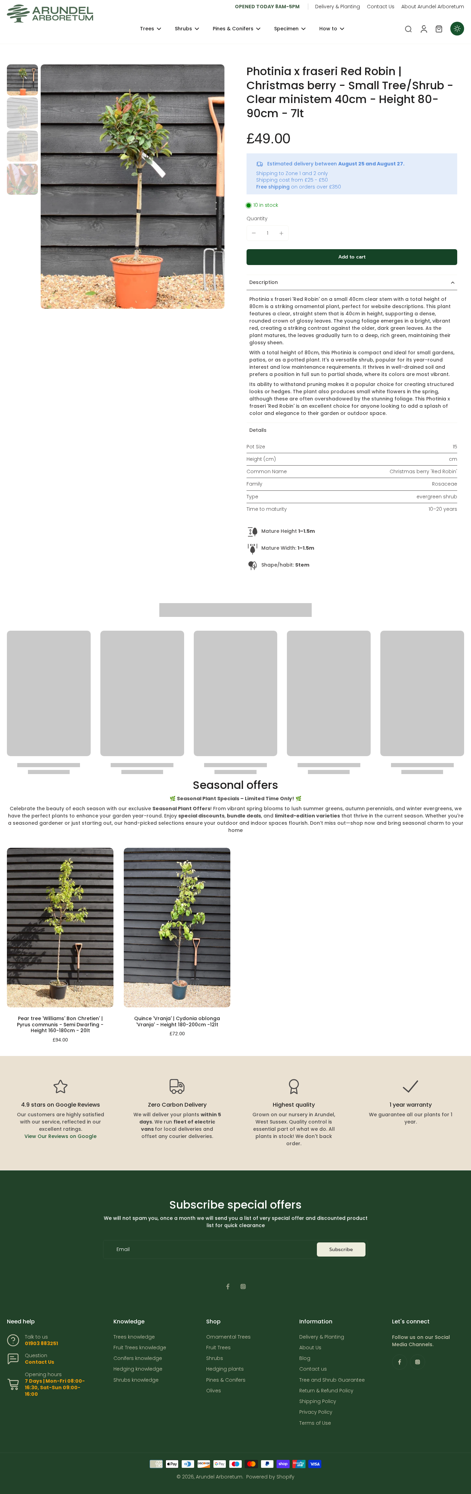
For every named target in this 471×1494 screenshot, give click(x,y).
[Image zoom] (132, 186)
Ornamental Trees (228, 1337)
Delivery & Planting (337, 6)
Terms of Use (315, 1423)
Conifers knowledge (137, 1358)
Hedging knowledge (137, 1369)
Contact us (313, 1369)
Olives (213, 1391)
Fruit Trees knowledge (139, 1347)
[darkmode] (457, 28)
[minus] (254, 233)
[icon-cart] (438, 28)
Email (123, 1249)
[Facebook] (228, 1286)
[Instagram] (243, 1286)
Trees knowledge (134, 1337)
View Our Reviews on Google (60, 1136)
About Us (310, 1347)
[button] (352, 257)
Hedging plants (225, 1369)
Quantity (257, 218)
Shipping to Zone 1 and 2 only (292, 173)
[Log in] (423, 28)
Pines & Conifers (225, 1380)
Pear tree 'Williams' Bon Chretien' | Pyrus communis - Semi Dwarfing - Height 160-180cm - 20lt (60, 1024)
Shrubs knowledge (136, 1380)
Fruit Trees (218, 1347)
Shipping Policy (317, 1401)
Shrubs (214, 1358)
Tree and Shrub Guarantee (332, 1380)
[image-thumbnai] (22, 79)
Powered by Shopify (270, 1476)
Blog (304, 1358)
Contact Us (380, 6)
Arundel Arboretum (219, 1476)
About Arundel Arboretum (432, 6)
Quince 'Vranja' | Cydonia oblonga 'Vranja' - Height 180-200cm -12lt (177, 1021)
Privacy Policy (315, 1412)
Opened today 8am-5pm (267, 6)
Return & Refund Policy (326, 1391)
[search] (408, 28)
